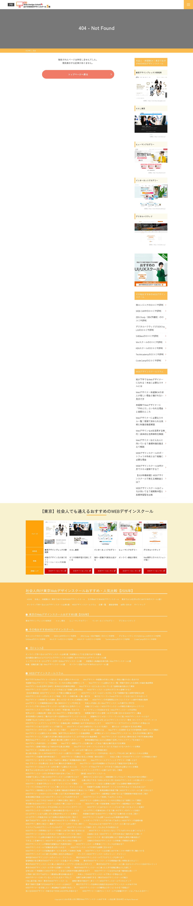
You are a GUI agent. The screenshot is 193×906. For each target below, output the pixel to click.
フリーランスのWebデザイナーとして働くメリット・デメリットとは (54, 787)
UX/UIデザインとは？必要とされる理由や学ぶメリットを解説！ (52, 813)
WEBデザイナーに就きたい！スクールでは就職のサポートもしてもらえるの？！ (115, 891)
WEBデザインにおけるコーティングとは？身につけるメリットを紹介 (115, 807)
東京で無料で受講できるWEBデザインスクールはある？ (49, 884)
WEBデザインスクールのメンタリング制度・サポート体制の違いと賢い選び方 (58, 696)
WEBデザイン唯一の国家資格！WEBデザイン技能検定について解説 (113, 803)
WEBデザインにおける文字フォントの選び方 (44, 726)
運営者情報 (113, 604)
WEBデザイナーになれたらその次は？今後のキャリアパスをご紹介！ (54, 834)
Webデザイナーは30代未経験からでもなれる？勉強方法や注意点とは (108, 763)
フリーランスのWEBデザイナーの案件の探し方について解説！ (51, 780)
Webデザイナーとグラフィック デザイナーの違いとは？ (114, 760)
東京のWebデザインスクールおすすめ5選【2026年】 (59, 614)
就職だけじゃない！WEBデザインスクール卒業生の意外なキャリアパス (114, 706)
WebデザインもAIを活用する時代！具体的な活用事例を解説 (150, 432)
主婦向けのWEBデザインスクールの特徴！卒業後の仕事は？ (112, 840)
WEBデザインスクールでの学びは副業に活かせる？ (92, 847)
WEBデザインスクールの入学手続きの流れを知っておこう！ (50, 773)
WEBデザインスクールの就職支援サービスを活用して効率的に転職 (53, 850)
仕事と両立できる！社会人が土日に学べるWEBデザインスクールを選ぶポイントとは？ (117, 780)
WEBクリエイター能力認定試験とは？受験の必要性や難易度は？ (114, 837)
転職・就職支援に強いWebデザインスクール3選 (45, 664)
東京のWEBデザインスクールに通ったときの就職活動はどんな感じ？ (102, 867)
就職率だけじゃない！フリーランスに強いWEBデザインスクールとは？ (119, 716)
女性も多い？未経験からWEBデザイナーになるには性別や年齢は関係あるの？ (58, 870)
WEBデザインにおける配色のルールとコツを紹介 (87, 726)
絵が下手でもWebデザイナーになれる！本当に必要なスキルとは (149, 383)
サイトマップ (139, 604)
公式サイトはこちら (56, 570)
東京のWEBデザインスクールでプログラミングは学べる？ (100, 857)
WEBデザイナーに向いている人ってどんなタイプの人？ (49, 877)
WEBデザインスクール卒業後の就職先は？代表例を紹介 (49, 844)
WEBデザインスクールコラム (84, 604)
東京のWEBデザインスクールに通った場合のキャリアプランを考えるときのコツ (59, 864)
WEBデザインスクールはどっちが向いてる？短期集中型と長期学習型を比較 (149, 491)
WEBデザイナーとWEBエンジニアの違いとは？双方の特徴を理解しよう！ (56, 793)
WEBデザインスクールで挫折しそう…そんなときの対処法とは (92, 827)
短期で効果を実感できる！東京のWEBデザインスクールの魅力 (102, 877)
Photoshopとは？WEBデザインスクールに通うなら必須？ (112, 823)
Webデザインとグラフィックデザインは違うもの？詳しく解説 (96, 770)
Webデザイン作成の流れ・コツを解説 (41, 743)
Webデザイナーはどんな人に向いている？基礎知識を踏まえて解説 (149, 443)
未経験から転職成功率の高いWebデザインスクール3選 (108, 661)
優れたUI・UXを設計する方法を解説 (127, 726)
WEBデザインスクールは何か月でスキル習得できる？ (149, 467)
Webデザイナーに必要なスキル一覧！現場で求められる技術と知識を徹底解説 (149, 421)
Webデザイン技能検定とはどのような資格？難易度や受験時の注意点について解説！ (60, 790)
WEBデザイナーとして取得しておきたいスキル (103, 797)
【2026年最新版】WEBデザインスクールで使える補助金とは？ (149, 478)
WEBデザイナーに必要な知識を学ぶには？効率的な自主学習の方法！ (54, 837)
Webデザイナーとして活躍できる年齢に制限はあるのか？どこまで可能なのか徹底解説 (61, 736)
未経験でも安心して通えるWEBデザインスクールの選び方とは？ (52, 777)
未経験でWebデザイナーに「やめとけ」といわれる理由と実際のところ (149, 408)
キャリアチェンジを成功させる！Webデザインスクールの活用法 (110, 709)
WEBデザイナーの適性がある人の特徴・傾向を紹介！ (83, 756)
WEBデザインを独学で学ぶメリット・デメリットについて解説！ (52, 783)
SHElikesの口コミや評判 (147, 335)
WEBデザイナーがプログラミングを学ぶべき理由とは (128, 723)
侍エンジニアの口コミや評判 (149, 304)
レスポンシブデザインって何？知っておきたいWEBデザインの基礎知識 (113, 820)
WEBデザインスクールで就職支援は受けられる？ (46, 847)
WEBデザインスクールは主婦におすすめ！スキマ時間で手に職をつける (114, 850)
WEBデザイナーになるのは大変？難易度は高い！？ (116, 870)
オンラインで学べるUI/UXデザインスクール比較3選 (48, 604)
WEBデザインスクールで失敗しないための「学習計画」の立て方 (52, 709)
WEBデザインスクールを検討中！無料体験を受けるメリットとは (52, 810)
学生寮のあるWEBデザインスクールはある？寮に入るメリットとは (53, 803)
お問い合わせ (126, 604)
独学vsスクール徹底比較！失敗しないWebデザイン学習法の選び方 (53, 713)
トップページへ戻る (78, 74)
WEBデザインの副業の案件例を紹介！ (41, 756)
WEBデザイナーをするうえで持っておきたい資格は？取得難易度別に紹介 (56, 760)
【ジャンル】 (37, 648)
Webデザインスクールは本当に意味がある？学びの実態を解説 (127, 736)
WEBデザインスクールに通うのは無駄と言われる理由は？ (50, 854)
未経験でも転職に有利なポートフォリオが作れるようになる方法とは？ (116, 787)
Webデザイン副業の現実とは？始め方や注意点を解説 (48, 746)
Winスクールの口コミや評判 (149, 342)
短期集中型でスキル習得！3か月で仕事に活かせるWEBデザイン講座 (113, 713)
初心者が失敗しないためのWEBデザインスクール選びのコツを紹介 (53, 753)
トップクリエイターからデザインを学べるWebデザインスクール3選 (54, 661)
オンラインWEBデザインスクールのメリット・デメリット (102, 854)
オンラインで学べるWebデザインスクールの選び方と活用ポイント (53, 706)
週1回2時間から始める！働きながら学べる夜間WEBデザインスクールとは (56, 716)
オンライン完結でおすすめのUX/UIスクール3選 (88, 664)
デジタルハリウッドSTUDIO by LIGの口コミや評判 (150, 328)
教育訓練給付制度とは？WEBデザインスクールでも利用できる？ (52, 797)
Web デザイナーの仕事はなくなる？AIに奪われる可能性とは (50, 763)
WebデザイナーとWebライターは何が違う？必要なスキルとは (51, 766)
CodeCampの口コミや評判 (148, 360)
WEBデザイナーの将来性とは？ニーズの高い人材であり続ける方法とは (55, 830)
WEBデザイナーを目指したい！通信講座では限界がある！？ (50, 887)
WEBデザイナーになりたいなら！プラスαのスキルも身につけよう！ (117, 830)
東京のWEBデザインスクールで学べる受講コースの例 (48, 867)
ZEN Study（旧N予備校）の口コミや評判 (150, 318)
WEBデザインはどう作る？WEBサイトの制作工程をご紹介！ (50, 800)
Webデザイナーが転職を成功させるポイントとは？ (47, 750)
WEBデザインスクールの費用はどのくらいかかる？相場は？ (105, 887)
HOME (29, 599)
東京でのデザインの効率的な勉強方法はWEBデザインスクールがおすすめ (106, 884)
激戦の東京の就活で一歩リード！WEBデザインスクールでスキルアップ (101, 881)
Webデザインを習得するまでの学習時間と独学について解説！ (134, 729)
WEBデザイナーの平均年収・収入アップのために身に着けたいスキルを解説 (116, 753)
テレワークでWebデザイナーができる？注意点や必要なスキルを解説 (109, 766)
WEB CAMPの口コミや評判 (148, 310)
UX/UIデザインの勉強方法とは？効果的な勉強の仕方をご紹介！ (52, 817)
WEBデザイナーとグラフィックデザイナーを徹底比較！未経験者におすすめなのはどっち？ (63, 723)
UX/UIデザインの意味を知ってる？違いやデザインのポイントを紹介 (112, 810)
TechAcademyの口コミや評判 (149, 354)
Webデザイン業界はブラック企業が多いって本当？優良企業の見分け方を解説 (93, 743)
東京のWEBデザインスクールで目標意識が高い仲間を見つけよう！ (111, 860)
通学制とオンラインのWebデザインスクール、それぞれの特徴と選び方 (123, 733)
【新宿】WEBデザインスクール (93, 773)
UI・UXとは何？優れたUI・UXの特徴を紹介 (89, 750)
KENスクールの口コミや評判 (149, 348)
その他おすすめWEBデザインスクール (103, 599)
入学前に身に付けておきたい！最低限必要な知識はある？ (49, 874)
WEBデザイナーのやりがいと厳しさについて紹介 (46, 729)
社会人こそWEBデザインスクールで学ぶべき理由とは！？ (102, 874)
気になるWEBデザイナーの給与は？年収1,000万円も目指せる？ (52, 891)
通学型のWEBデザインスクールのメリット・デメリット (49, 857)
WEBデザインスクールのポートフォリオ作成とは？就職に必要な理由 (149, 456)
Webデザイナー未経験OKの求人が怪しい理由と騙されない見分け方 (150, 395)
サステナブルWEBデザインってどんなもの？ (44, 827)
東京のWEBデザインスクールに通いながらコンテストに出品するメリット (126, 864)
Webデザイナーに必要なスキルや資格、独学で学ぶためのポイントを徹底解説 (58, 733)
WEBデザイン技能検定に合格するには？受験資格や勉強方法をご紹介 (119, 793)
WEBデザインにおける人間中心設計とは (87, 729)
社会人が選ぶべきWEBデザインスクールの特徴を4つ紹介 (133, 756)
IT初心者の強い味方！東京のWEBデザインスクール (47, 881)
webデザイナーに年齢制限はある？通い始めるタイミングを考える (53, 703)
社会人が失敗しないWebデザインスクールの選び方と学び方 (109, 703)
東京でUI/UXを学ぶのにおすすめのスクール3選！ (142, 599)
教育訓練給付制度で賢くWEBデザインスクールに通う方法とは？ (126, 790)
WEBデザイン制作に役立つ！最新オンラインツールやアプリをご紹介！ (55, 823)
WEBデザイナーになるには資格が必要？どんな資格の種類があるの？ (112, 783)
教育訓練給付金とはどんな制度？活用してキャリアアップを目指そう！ (114, 740)
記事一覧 (102, 604)
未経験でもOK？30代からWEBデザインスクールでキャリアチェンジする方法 (57, 720)
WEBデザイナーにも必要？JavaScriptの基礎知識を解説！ (106, 817)
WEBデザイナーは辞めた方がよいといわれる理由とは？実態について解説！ (111, 800)
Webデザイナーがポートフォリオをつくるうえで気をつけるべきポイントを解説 (107, 746)
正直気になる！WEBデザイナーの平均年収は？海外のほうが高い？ (114, 834)
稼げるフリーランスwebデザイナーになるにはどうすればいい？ (121, 696)
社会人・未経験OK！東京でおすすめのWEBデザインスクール (60, 599)
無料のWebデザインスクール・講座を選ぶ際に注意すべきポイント (53, 740)
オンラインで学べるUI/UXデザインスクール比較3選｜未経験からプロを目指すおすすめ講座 (63, 654)
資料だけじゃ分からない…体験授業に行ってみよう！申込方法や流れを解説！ (116, 777)
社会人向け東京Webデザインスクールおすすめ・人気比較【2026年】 (80, 590)
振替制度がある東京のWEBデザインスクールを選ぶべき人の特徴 (52, 860)
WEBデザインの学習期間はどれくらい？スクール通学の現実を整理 (120, 699)
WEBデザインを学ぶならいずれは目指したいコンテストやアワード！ (54, 807)
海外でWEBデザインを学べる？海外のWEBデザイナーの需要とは (52, 820)
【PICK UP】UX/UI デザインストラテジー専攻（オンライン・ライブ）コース (125, 720)
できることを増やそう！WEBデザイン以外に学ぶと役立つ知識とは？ (54, 840)
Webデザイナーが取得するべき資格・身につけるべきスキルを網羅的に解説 (57, 699)
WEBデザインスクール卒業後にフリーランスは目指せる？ (100, 844)
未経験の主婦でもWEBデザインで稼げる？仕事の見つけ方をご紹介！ (111, 813)
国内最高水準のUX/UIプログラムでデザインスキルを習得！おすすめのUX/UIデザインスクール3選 (66, 657)
